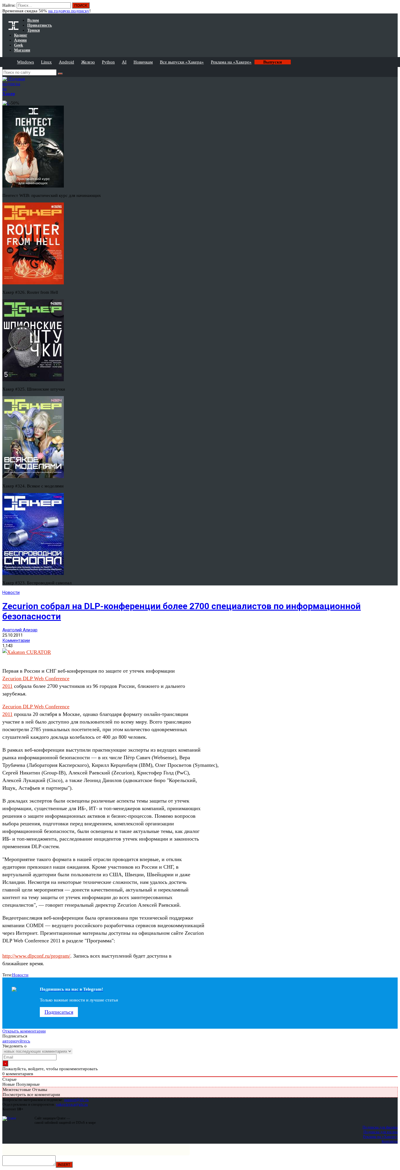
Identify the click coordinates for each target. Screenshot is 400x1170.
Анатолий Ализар (19, 630)
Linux (46, 62)
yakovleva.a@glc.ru (72, 1104)
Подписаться (59, 1012)
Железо (88, 62)
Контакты (390, 1141)
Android (66, 62)
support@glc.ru (76, 1099)
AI (124, 62)
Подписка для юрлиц (380, 1132)
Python (108, 62)
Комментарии (16, 640)
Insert (64, 1164)
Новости (11, 592)
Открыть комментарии (24, 1031)
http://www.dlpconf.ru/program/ (36, 956)
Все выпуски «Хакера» (182, 62)
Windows (25, 62)
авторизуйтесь (16, 1041)
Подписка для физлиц (380, 1127)
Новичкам (143, 62)
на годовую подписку (68, 10)
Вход (394, 8)
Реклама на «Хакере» (231, 62)
